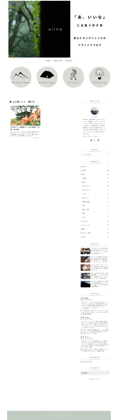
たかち (94, 117)
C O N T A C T (67, 415)
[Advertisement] (94, 391)
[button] (107, 155)
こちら (99, 136)
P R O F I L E (57, 415)
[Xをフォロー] (94, 140)
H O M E (49, 415)
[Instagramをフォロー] (98, 140)
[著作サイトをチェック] (91, 140)
